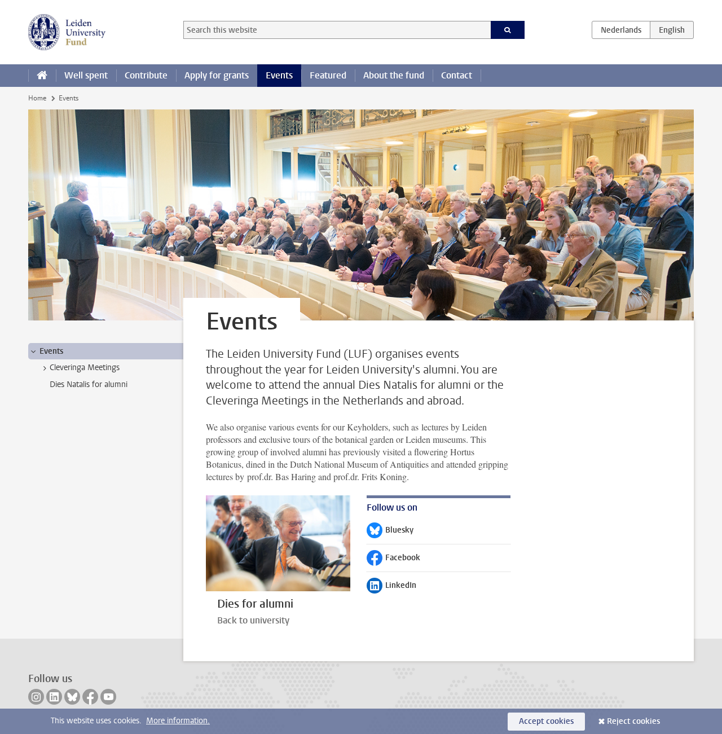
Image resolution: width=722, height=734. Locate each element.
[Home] (42, 75)
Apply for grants (216, 75)
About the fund (393, 75)
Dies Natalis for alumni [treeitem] (88, 384)
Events (279, 75)
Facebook (393, 560)
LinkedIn (391, 588)
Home (37, 98)
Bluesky (390, 532)
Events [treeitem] (51, 351)
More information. (178, 720)
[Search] (508, 30)
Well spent (86, 75)
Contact (456, 75)
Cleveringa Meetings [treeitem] (85, 367)
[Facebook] (90, 697)
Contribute (146, 75)
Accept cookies (546, 721)
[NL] (621, 30)
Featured (328, 75)
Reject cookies (633, 721)
